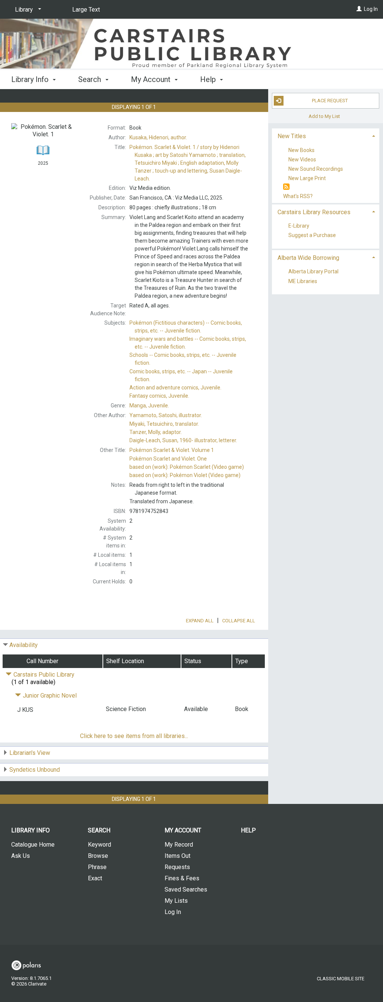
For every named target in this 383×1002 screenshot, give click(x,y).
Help (248, 830)
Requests (177, 867)
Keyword (99, 844)
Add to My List (324, 116)
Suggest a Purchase (312, 236)
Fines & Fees (182, 878)
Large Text (86, 9)
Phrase (97, 867)
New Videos (302, 160)
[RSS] (286, 187)
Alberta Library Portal (313, 272)
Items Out (177, 855)
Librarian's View (29, 752)
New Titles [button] (292, 136)
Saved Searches (186, 889)
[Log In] (359, 9)
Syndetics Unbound (34, 769)
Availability (23, 645)
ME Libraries (302, 281)
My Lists (176, 900)
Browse (98, 855)
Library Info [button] (30, 79)
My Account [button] (151, 79)
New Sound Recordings (315, 169)
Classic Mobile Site (340, 978)
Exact (95, 878)
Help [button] (209, 79)
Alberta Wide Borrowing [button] (308, 257)
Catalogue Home (33, 844)
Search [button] (90, 79)
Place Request (330, 100)
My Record (179, 844)
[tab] (325, 135)
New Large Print (307, 178)
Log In (371, 9)
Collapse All (238, 620)
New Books (301, 150)
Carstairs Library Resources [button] (314, 212)
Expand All (200, 620)
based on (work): (186, 467)
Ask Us (20, 855)
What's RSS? (298, 196)
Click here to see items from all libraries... (134, 736)
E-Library (298, 226)
